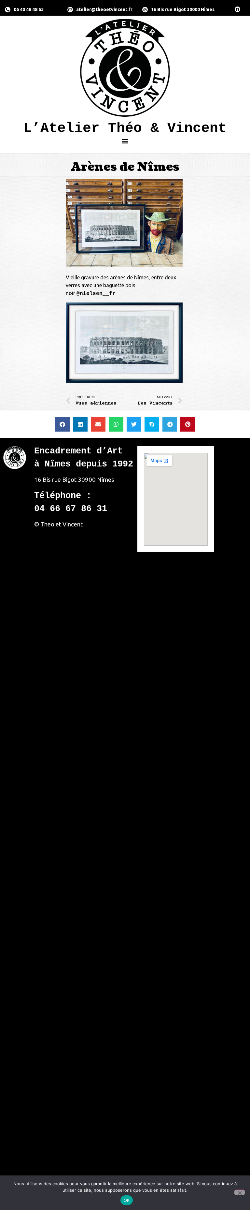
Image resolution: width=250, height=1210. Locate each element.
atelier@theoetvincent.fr (104, 9)
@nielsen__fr (96, 294)
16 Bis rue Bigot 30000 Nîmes (183, 9)
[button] (125, 140)
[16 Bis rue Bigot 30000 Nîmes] (145, 9)
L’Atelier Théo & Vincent (125, 128)
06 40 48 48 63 (29, 9)
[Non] (239, 1192)
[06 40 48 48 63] (7, 9)
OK (127, 1200)
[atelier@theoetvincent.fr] (70, 9)
